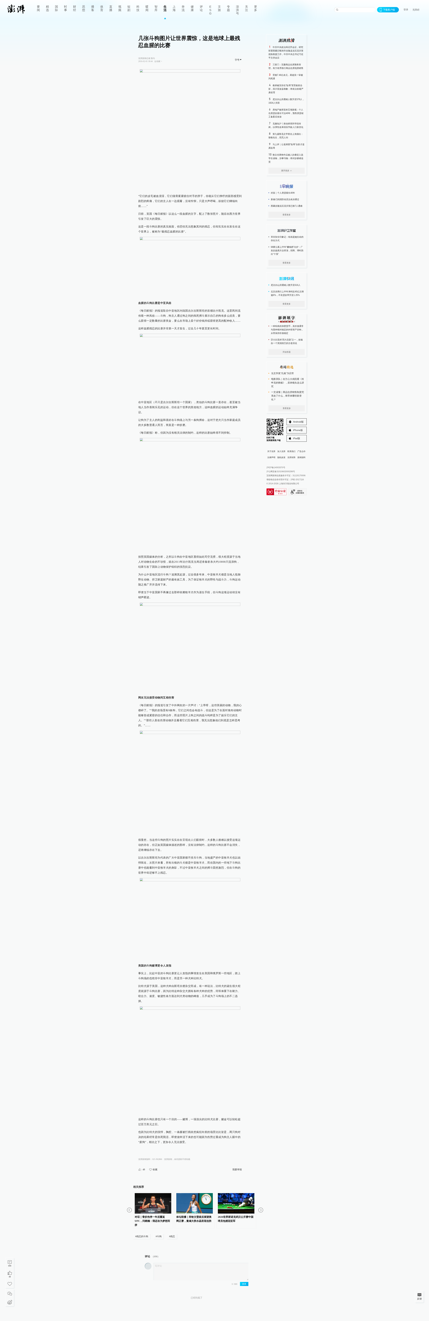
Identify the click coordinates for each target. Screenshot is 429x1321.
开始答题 (287, 352)
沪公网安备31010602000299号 (280, 471)
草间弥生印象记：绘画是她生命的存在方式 (287, 239)
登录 (406, 9)
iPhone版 (298, 430)
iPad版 (296, 438)
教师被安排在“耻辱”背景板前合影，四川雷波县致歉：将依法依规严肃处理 (285, 89)
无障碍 (415, 9)
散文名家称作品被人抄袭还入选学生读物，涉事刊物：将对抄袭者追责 (285, 158)
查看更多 (287, 215)
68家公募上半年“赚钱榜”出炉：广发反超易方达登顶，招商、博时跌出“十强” (287, 250)
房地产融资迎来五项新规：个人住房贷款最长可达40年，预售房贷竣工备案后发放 (285, 113)
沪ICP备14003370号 (275, 467)
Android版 (298, 421)
